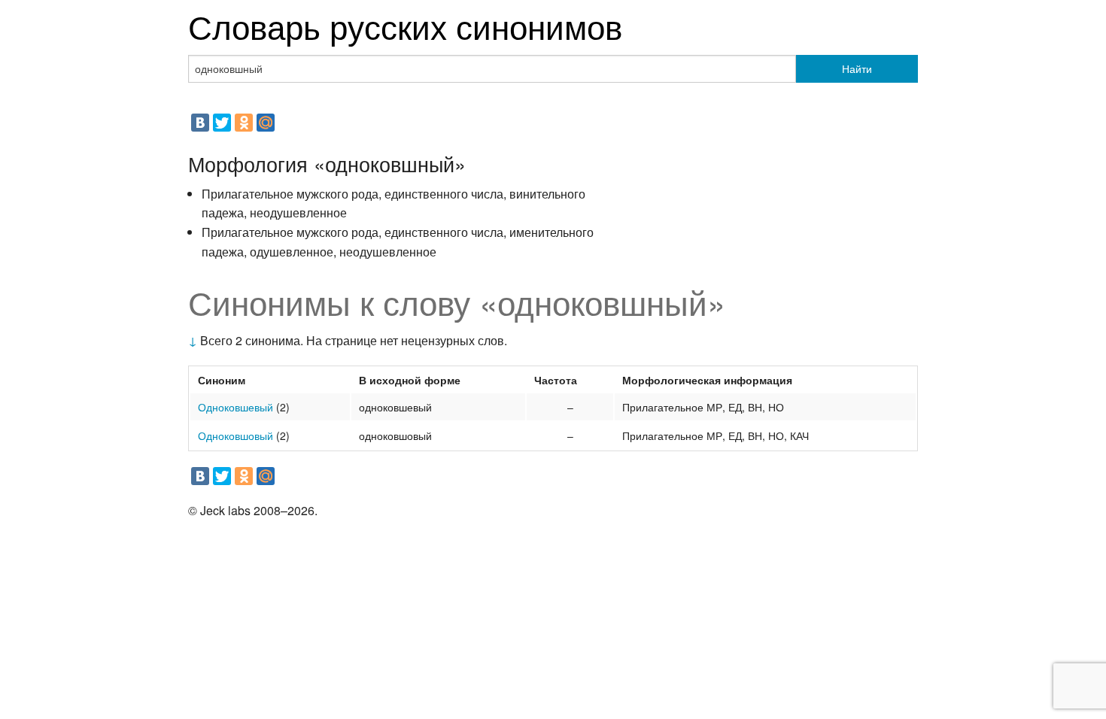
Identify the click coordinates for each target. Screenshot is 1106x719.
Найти (857, 68)
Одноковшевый (235, 406)
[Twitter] (222, 123)
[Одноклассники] (244, 123)
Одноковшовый (235, 435)
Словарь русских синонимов (405, 25)
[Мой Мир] (266, 123)
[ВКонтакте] (200, 123)
